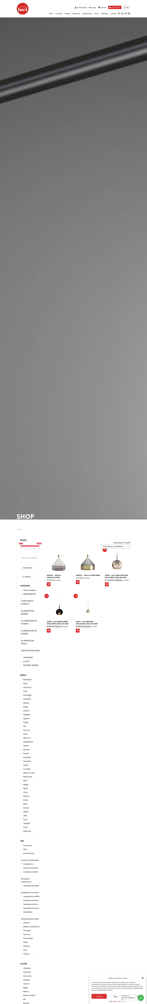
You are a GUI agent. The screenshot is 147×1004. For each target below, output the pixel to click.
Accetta (99, 996)
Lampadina (27, 912)
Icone (25, 734)
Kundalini (27, 757)
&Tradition (27, 679)
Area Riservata (81, 7)
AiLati (25, 683)
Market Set (27, 777)
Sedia (25, 942)
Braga (25, 707)
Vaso (25, 950)
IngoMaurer (28, 742)
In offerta (27, 577)
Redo (25, 804)
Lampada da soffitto (31, 896)
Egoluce (26, 718)
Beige (25, 987)
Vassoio (26, 954)
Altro (25, 849)
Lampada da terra (30, 904)
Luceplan (27, 769)
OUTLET (26, 661)
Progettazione (87, 14)
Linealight (27, 761)
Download (104, 14)
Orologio (27, 930)
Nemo (25, 788)
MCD (25, 780)
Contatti (113, 14)
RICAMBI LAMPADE (31, 665)
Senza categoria (29, 590)
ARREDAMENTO (29, 594)
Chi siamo (58, 14)
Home (51, 14)
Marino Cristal (29, 773)
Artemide (27, 699)
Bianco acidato (29, 995)
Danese (26, 710)
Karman (26, 749)
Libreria (26, 923)
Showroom (76, 14)
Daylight (26, 714)
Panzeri (26, 796)
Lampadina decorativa (30, 919)
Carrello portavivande (30, 860)
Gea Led (26, 730)
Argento (26, 980)
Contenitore (28, 864)
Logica (26, 765)
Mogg (25, 784)
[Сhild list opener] (21, 654)
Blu (24, 999)
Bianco (26, 991)
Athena (26, 703)
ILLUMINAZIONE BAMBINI (27, 612)
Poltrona (26, 934)
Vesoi (25, 827)
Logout (93, 7)
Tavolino (26, 946)
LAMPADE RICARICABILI (30, 650)
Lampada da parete (31, 885)
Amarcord (27, 687)
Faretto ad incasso (30, 868)
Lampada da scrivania (30, 892)
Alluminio (27, 968)
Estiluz (26, 722)
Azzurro (26, 984)
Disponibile (27, 568)
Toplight (26, 823)
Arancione (27, 976)
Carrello (103, 7)
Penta (25, 800)
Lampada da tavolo (31, 900)
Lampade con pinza (31, 908)
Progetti (67, 14)
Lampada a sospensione (26, 880)
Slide (25, 815)
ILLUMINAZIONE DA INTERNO (29, 632)
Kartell (26, 753)
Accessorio (27, 845)
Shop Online (115, 7)
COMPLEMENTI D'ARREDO (27, 602)
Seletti (25, 811)
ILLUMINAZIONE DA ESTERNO (29, 622)
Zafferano (27, 831)
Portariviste (28, 938)
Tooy (25, 819)
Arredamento (28, 853)
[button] (143, 978)
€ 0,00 (126, 7)
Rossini (26, 808)
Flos (24, 726)
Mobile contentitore (31, 926)
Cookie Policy (112, 1001)
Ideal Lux (26, 738)
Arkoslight (27, 695)
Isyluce (26, 745)
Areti (25, 691)
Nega (115, 996)
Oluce (25, 792)
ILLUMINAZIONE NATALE (27, 642)
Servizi (96, 14)
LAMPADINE (28, 657)
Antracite (27, 972)
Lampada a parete (30, 872)
